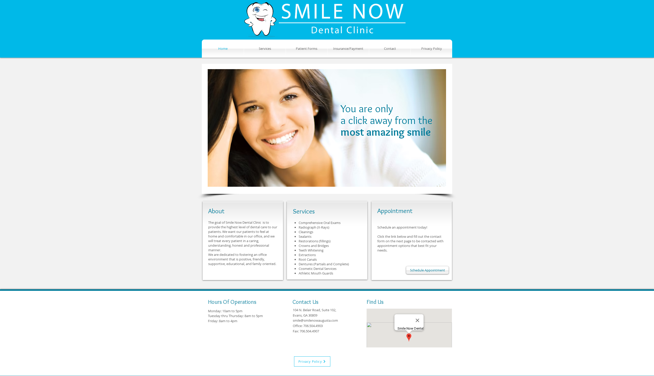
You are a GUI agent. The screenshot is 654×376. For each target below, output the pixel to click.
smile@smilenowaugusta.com (315, 320)
